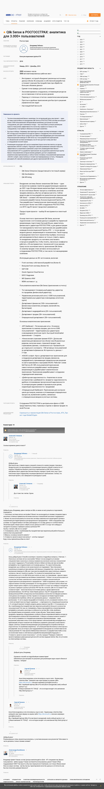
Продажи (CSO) (85, 210)
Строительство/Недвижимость (89, 176)
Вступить (94, 15)
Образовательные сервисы (88, 121)
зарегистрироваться (30, 430)
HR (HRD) (83, 208)
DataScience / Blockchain (87, 109)
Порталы (83, 114)
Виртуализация (85, 119)
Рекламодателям (38, 781)
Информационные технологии (89, 138)
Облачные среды (85, 94)
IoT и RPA (83, 106)
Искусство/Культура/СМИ (87, 171)
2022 (82, 47)
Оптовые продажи (85, 136)
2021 (82, 49)
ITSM (82, 74)
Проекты (14, 21)
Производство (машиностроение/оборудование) (89, 141)
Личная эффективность (87, 189)
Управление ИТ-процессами (88, 194)
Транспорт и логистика (87, 161)
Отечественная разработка (88, 97)
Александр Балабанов (17, 750)
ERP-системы (84, 71)
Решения (22, 21)
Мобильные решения (86, 99)
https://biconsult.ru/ (25, 682)
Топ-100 (66, 21)
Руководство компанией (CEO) (89, 218)
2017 (82, 59)
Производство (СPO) (86, 215)
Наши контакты (8, 781)
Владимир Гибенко (21, 453)
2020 (82, 52)
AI (81, 102)
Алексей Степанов (15, 436)
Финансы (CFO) (85, 205)
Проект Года (94, 21)
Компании (30, 21)
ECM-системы (84, 79)
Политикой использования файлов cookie (57, 786)
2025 (82, 39)
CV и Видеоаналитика (86, 116)
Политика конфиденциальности (34, 779)
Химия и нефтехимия (86, 152)
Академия (47, 21)
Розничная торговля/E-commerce (86, 158)
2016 (82, 61)
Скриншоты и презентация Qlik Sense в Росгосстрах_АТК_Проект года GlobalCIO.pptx (44, 414)
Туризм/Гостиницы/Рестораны (89, 166)
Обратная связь (72, 15)
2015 (82, 64)
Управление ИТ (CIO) (86, 200)
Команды (39, 21)
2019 (82, 54)
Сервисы (83, 88)
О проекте (6, 779)
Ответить (6, 450)
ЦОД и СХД (84, 124)
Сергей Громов (30, 668)
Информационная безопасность (89, 111)
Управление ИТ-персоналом (88, 192)
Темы (7, 21)
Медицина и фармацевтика (88, 164)
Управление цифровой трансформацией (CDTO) (87, 197)
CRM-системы (84, 76)
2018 (82, 56)
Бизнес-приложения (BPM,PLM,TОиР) (85, 82)
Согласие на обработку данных (57, 779)
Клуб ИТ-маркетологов (23, 781)
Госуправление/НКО (86, 134)
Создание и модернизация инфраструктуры (87, 91)
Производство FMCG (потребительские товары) (88, 145)
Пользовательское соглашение (80, 779)
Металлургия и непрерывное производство (87, 179)
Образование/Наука (86, 169)
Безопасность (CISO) (86, 203)
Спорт (82, 173)
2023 (82, 44)
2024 (82, 42)
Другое (83, 126)
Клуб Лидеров (57, 21)
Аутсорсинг (83, 104)
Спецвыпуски (16, 779)
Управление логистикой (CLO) (89, 222)
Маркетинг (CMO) (85, 213)
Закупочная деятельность (87, 220)
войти (17, 430)
